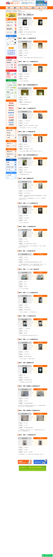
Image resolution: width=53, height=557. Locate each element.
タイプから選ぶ (11, 52)
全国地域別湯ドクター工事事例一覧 (17, 10)
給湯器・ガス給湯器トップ (9, 10)
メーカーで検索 (11, 41)
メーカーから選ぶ (11, 50)
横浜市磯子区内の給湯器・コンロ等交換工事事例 (11, 11)
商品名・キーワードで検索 (11, 44)
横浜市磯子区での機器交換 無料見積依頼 (32, 467)
